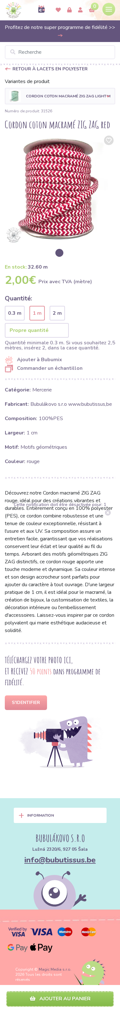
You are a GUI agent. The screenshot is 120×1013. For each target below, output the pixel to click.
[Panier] (92, 10)
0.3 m (14, 313)
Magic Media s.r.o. (55, 969)
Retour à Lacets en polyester (50, 69)
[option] (60, 189)
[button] (60, 96)
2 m (57, 313)
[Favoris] (58, 10)
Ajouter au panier (64, 998)
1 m (37, 313)
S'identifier (26, 703)
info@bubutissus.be (60, 860)
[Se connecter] (69, 10)
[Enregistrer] (80, 10)
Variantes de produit (27, 81)
